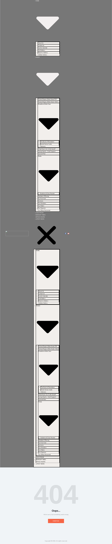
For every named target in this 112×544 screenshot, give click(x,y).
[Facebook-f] (65, 233)
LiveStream (39, 212)
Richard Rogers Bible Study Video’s (48, 102)
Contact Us (41, 45)
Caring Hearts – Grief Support (46, 151)
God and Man (41, 154)
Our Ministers (42, 203)
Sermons (40, 201)
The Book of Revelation (47, 142)
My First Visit (42, 198)
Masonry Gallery (43, 53)
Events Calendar (42, 48)
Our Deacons (42, 208)
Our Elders (41, 206)
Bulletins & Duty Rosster (47, 193)
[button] (47, 235)
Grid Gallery (41, 50)
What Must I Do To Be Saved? (46, 149)
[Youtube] (68, 233)
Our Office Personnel (44, 210)
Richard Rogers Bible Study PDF (47, 99)
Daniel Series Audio (46, 144)
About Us (40, 43)
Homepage (56, 521)
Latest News (40, 219)
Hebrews (43, 146)
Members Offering (43, 196)
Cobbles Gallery (42, 55)
